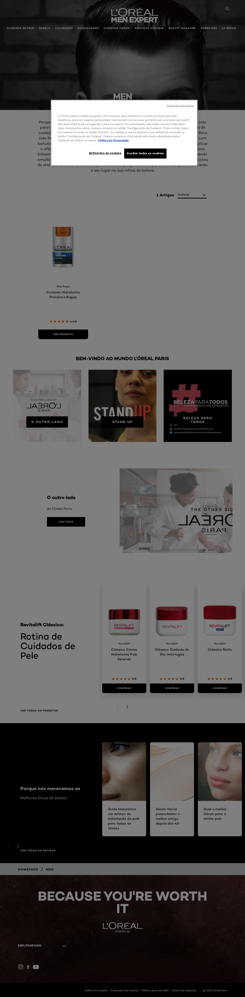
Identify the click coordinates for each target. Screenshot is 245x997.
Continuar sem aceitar (180, 105)
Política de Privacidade (113, 140)
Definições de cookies (105, 153)
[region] (124, 133)
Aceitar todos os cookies (145, 153)
